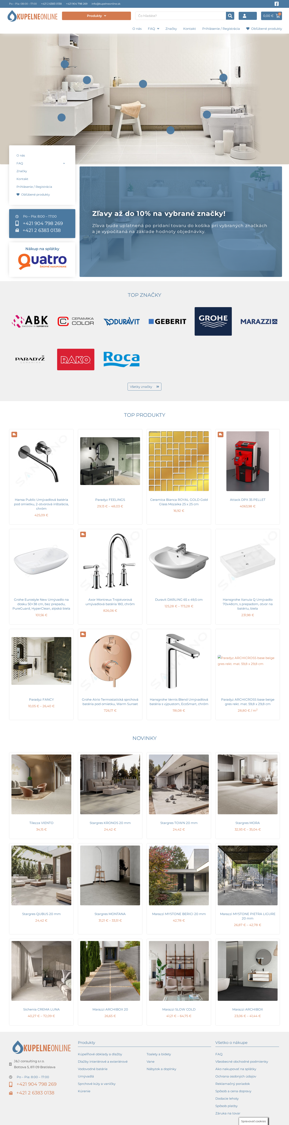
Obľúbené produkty (265, 29)
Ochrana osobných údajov (235, 1076)
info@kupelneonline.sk (106, 3)
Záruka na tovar (227, 1113)
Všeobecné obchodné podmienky (241, 1062)
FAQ (151, 29)
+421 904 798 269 (76, 3)
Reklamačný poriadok (232, 1084)
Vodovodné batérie (92, 1069)
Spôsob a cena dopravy (233, 1091)
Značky (171, 29)
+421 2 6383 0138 (51, 3)
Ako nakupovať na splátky (235, 1069)
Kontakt (189, 29)
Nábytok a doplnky (161, 1069)
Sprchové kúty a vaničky (97, 1084)
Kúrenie (84, 1091)
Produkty (94, 16)
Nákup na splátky (42, 249)
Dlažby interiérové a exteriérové (103, 1062)
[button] (42, 163)
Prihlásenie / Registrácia (221, 29)
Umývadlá (86, 1076)
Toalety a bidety (159, 1054)
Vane (150, 1062)
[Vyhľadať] (230, 16)
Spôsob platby (226, 1106)
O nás (137, 29)
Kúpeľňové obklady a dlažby (100, 1054)
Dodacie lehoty (227, 1098)
